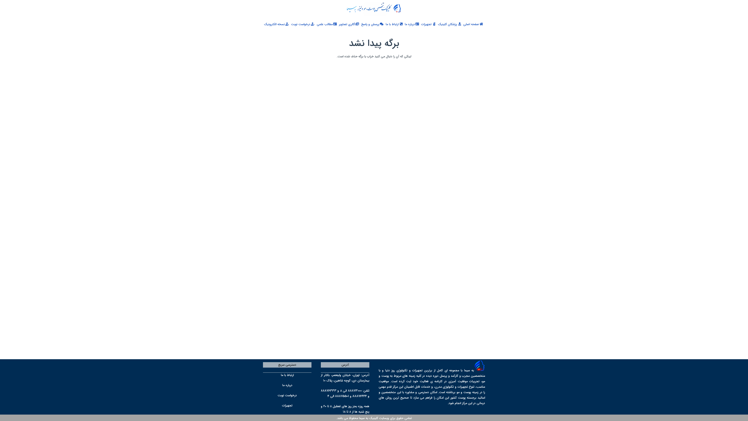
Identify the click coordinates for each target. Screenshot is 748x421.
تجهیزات (287, 405)
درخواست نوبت (287, 395)
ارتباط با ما (287, 375)
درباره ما (287, 385)
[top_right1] (372, 9)
